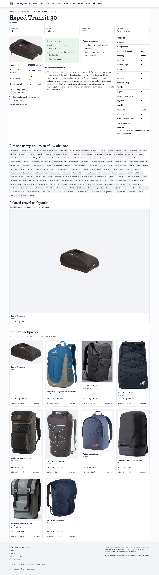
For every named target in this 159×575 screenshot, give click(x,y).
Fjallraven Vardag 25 (91, 454)
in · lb (31, 65)
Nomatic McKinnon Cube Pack (130, 460)
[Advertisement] (26, 121)
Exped (14, 22)
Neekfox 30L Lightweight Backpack (61, 391)
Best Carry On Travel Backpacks (22, 569)
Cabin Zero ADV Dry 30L (128, 393)
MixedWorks (87, 388)
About (88, 3)
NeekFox (49, 394)
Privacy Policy (15, 560)
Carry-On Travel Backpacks (28, 11)
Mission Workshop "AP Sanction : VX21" (24, 524)
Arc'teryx (50, 523)
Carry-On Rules (69, 3)
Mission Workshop (17, 528)
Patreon (98, 3)
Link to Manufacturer (18, 105)
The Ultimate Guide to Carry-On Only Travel (27, 564)
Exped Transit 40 (18, 316)
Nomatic (121, 463)
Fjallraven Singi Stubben (21, 458)
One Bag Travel (22, 3)
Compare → (37, 404)
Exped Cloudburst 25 (55, 461)
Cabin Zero (121, 395)
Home (11, 11)
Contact (12, 553)
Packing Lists (38, 3)
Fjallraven (14, 461)
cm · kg (38, 65)
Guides (80, 3)
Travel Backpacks (53, 3)
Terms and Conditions (18, 556)
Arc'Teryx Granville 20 (56, 520)
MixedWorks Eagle (90, 386)
